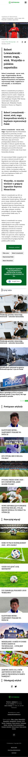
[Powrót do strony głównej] (14, 697)
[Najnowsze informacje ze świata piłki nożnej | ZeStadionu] (14, 2)
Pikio (12, 719)
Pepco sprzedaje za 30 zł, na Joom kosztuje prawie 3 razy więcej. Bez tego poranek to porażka (13, 394)
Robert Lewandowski (17, 253)
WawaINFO (6, 721)
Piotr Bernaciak (10, 42)
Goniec (14, 729)
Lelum (16, 719)
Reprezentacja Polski (8, 257)
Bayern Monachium (8, 260)
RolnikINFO (13, 721)
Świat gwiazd (15, 727)
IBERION (14, 702)
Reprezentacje (13, 16)
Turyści (4, 723)
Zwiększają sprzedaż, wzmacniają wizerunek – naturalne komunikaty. (12, 316)
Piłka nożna (6, 253)
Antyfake (10, 725)
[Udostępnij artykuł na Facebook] (22, 42)
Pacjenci (19, 721)
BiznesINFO (22, 719)
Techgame (23, 723)
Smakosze (9, 723)
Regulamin (14, 747)
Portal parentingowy (18, 725)
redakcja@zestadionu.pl (14, 714)
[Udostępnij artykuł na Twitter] (25, 42)
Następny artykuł (14, 247)
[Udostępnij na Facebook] (12, 686)
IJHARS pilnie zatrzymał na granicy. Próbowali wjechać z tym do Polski (12, 368)
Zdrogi (5, 725)
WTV (23, 721)
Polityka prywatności (14, 750)
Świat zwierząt (16, 723)
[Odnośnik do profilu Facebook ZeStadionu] (14, 734)
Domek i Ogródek (6, 727)
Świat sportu (22, 727)
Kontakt (14, 753)
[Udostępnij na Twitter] (15, 686)
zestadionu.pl (5, 16)
